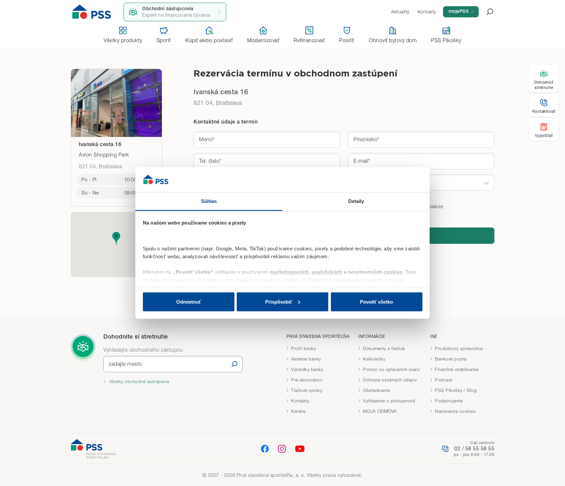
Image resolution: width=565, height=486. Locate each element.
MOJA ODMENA (380, 411)
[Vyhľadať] (234, 364)
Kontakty (300, 400)
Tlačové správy (306, 390)
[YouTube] (299, 448)
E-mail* (361, 161)
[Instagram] (282, 448)
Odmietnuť (188, 301)
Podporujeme (449, 400)
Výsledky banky (307, 369)
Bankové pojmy (451, 358)
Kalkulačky (374, 358)
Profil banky (303, 348)
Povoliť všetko (376, 301)
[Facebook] (265, 448)
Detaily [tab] (356, 201)
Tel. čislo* (210, 161)
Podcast (444, 379)
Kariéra (298, 411)
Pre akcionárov (306, 379)
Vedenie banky (306, 358)
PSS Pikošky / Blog (456, 390)
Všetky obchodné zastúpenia (138, 381)
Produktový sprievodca (459, 348)
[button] (116, 238)
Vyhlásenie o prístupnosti (389, 400)
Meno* (207, 139)
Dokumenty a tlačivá (384, 348)
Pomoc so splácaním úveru (391, 369)
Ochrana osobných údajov (390, 379)
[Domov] (91, 12)
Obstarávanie (376, 390)
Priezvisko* (366, 139)
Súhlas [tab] (209, 201)
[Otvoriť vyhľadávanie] (486, 12)
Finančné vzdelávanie (456, 369)
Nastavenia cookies (455, 411)
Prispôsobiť (278, 301)
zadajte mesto (125, 364)
